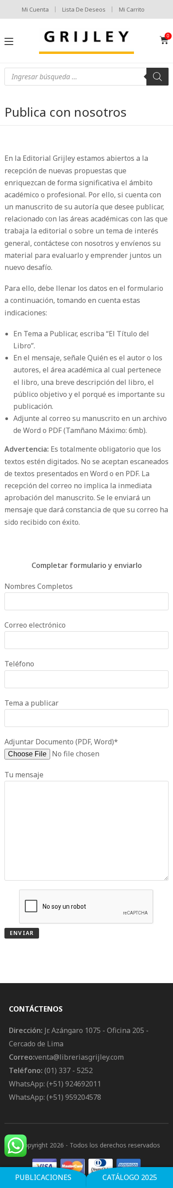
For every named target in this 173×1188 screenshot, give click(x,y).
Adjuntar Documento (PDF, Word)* (61, 742)
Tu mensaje (23, 775)
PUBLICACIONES (43, 1177)
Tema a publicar (31, 703)
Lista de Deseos (84, 9)
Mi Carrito (132, 9)
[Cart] (164, 40)
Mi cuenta (35, 9)
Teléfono (19, 664)
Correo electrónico (35, 625)
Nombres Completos (38, 586)
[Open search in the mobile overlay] (86, 77)
